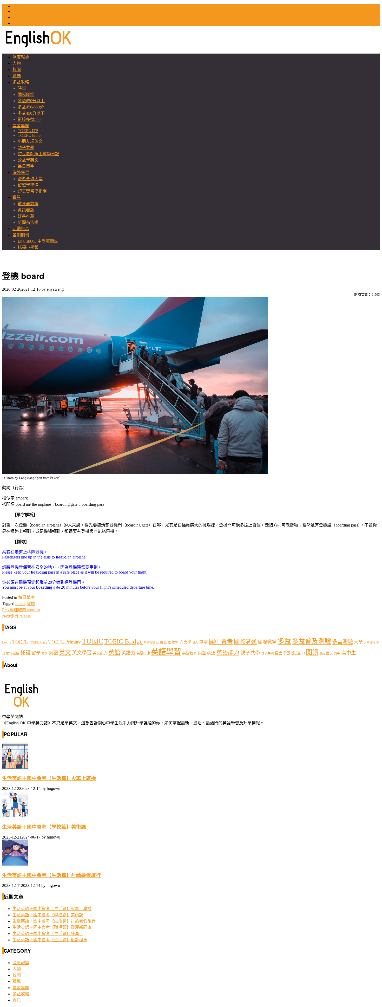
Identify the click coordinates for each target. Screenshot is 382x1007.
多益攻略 (20, 82)
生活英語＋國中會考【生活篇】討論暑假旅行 (51, 875)
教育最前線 (28, 204)
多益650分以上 (31, 101)
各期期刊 (20, 235)
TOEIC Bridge (123, 641)
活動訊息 (20, 228)
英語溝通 (206, 653)
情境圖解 (12, 653)
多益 (284, 641)
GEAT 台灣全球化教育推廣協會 (41, 23)
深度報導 (20, 57)
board (20, 603)
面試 (329, 653)
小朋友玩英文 (30, 141)
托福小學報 (28, 247)
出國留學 (171, 642)
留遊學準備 (28, 185)
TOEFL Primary (64, 642)
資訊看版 (26, 210)
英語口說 (143, 653)
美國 (53, 652)
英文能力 (100, 653)
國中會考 (221, 641)
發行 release (16, 616)
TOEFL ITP (28, 130)
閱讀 (312, 652)
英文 (65, 652)
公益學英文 (28, 160)
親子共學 (26, 147)
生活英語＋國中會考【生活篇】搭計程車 (49, 940)
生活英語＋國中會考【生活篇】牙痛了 (47, 933)
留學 (36, 652)
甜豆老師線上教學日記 (38, 154)
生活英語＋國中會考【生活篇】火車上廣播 (49, 778)
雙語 (322, 653)
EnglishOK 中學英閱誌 (38, 241)
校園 (16, 69)
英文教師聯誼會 (27, 17)
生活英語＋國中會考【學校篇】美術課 (44, 827)
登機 (31, 603)
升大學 (185, 642)
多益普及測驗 (311, 641)
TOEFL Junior (30, 135)
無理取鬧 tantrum (21, 610)
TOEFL (19, 11)
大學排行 (369, 642)
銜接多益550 (29, 119)
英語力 (128, 652)
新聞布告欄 (28, 222)
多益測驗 (342, 642)
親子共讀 (267, 653)
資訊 (16, 197)
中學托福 (149, 642)
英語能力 (227, 652)
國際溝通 (245, 642)
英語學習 (166, 652)
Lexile (6, 642)
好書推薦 (26, 216)
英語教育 (189, 653)
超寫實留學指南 (32, 191)
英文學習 (82, 652)
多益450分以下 (31, 113)
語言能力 (298, 653)
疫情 (45, 653)
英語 (114, 652)
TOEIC (18, 6)
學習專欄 (20, 126)
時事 (22, 88)
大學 (358, 642)
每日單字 (26, 166)
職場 (16, 76)
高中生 (348, 652)
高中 (337, 653)
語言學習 (282, 653)
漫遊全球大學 (30, 179)
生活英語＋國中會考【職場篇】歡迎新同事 (51, 927)
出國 (159, 642)
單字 (203, 642)
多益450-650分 (31, 107)
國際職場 (26, 94)
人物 (16, 63)
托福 (25, 652)
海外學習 (20, 172)
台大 (195, 642)
